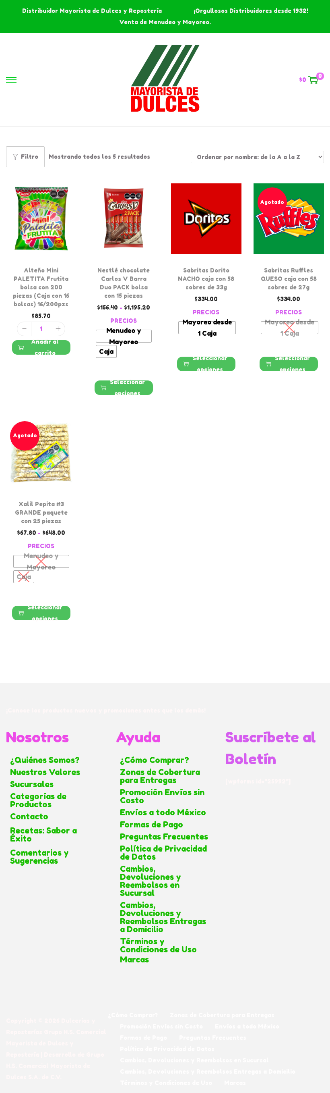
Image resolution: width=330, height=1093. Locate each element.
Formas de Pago (151, 825)
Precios (123, 320)
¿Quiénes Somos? (45, 760)
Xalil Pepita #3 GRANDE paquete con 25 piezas (41, 512)
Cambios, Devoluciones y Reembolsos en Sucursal (150, 881)
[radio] (123, 336)
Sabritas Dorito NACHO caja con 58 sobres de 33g (206, 279)
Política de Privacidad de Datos (163, 853)
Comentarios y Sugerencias (39, 857)
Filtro (29, 156)
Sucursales (32, 784)
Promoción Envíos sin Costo (162, 796)
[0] (313, 80)
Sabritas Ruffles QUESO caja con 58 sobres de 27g (289, 279)
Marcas (134, 960)
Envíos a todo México (163, 812)
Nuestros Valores (45, 772)
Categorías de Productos (38, 800)
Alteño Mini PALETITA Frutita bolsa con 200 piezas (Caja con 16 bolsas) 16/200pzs (41, 287)
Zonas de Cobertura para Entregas (160, 776)
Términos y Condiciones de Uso (158, 945)
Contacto (29, 816)
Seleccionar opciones (127, 387)
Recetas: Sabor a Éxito (43, 835)
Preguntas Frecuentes (164, 837)
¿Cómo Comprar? (154, 760)
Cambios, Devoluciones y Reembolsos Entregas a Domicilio (163, 917)
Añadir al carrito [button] (45, 347)
